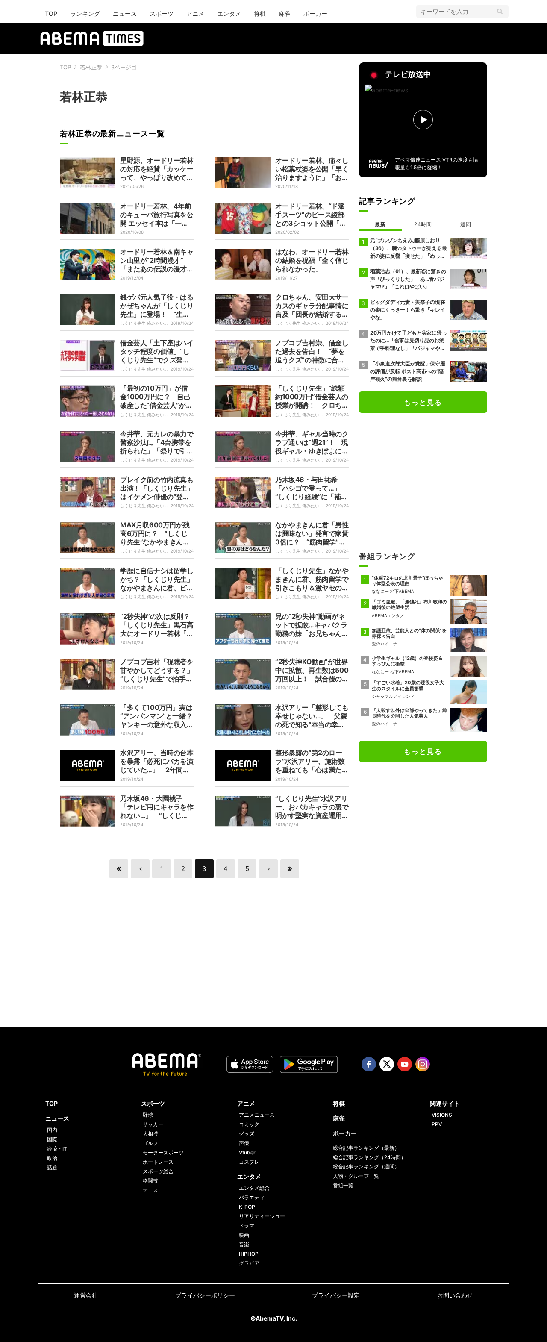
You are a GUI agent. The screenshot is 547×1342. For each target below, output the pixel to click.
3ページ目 (124, 67)
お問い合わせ (455, 1295)
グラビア (249, 1263)
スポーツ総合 (158, 1171)
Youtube (404, 1064)
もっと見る (423, 402)
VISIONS (442, 1115)
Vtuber (247, 1152)
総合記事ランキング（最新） (366, 1148)
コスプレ (249, 1162)
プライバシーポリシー (205, 1295)
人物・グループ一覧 (356, 1176)
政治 (52, 1158)
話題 (52, 1167)
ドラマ (246, 1225)
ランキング (85, 13)
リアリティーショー (262, 1216)
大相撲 (150, 1133)
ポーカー (315, 13)
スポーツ (162, 13)
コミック (249, 1124)
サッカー (153, 1124)
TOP (51, 13)
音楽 (244, 1244)
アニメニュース (257, 1115)
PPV (437, 1124)
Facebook (369, 1064)
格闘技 (150, 1180)
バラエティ (252, 1197)
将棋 (260, 13)
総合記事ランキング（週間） (366, 1166)
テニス (150, 1190)
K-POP (247, 1207)
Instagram (422, 1064)
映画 (244, 1235)
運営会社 (86, 1295)
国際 (52, 1139)
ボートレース (158, 1162)
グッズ (246, 1133)
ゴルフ (150, 1143)
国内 (52, 1130)
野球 (148, 1115)
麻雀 (285, 13)
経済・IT (57, 1148)
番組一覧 (343, 1185)
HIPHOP (249, 1254)
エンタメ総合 (254, 1188)
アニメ (195, 13)
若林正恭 (91, 67)
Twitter (386, 1064)
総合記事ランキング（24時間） (369, 1157)
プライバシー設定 (336, 1295)
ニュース (125, 13)
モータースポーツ (163, 1152)
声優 (244, 1143)
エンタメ (229, 13)
